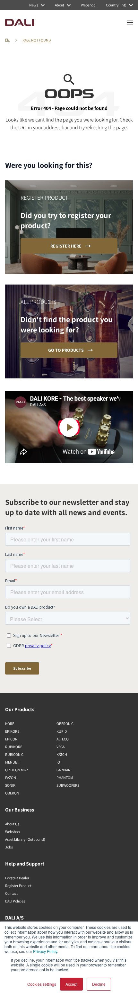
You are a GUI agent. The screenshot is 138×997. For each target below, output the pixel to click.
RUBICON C (14, 754)
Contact (11, 893)
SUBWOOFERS (67, 785)
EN (7, 39)
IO (58, 762)
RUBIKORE (13, 746)
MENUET (12, 762)
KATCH (61, 754)
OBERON (12, 793)
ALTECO (62, 739)
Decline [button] (99, 984)
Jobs (9, 847)
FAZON (10, 777)
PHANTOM (64, 777)
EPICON (11, 739)
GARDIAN (63, 769)
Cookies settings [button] (41, 984)
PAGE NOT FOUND (36, 40)
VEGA (60, 746)
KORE (9, 723)
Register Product (18, 885)
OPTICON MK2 (16, 769)
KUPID (61, 731)
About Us (12, 823)
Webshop (12, 831)
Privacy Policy (45, 951)
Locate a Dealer (17, 877)
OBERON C (64, 723)
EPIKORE (12, 731)
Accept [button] (71, 984)
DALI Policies (15, 901)
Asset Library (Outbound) (25, 839)
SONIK (10, 785)
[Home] (19, 22)
